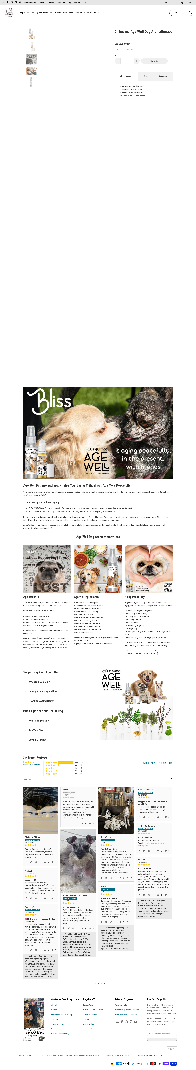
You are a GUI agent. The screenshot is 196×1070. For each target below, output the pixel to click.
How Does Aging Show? (42, 701)
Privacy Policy (56, 1029)
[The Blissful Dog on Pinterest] (16, 3)
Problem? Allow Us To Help (61, 1015)
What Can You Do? (39, 720)
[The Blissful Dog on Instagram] (11, 3)
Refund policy (88, 1024)
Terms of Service (58, 1024)
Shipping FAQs (126, 76)
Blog (69, 3)
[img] (40, 845)
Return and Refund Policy (93, 1010)
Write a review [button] (149, 763)
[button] (24, 13)
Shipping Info (80, 3)
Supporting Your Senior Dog (141, 653)
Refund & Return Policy (60, 1034)
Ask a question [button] (165, 763)
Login (182, 3)
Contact (51, 3)
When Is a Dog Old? (39, 681)
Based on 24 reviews (31, 765)
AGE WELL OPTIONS (123, 44)
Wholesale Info (121, 1005)
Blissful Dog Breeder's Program (127, 1010)
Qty (116, 55)
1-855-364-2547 (30, 3)
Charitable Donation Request (126, 1015)
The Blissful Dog (31, 1055)
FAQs (146, 76)
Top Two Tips (36, 730)
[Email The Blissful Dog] (3, 3)
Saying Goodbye (38, 739)
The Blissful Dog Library (92, 1019)
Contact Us (163, 76)
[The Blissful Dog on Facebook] (7, 3)
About (42, 3)
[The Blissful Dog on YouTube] (20, 3)
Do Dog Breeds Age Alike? (43, 691)
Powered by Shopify (154, 1055)
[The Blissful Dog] (9, 13)
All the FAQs (55, 1005)
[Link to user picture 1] (40, 810)
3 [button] (98, 984)
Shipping (54, 1019)
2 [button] (95, 984)
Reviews (61, 3)
